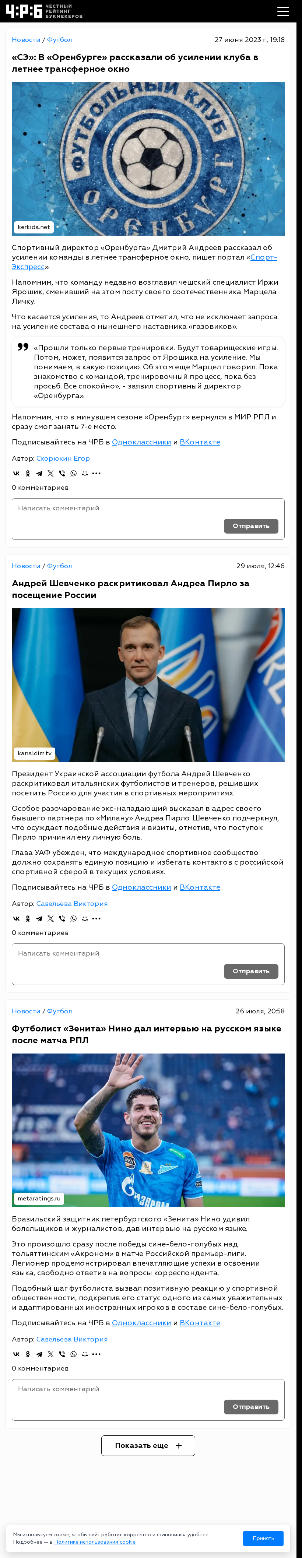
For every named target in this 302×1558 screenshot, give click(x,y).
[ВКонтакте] (16, 473)
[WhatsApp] (73, 473)
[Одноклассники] (27, 473)
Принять (263, 1538)
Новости (27, 40)
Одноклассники (141, 442)
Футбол (59, 40)
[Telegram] (39, 473)
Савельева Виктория (72, 904)
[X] (50, 473)
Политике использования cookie (95, 1542)
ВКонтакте (200, 442)
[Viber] (62, 473)
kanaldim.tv (35, 753)
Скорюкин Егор (63, 458)
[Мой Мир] (84, 473)
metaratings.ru (39, 1198)
